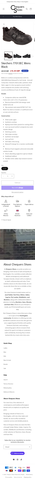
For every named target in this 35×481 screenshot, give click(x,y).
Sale (5, 368)
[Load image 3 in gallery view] (26, 56)
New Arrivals (7, 360)
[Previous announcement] (3, 17)
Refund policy (8, 388)
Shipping (10, 73)
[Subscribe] (29, 447)
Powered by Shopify (19, 474)
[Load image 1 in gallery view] (8, 56)
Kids (5, 356)
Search (6, 379)
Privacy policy (8, 477)
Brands (6, 364)
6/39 (5, 169)
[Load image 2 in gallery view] (17, 56)
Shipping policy (27, 477)
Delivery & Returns (9, 392)
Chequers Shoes (11, 474)
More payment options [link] (17, 192)
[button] (4, 9)
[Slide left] (2, 56)
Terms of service (18, 477)
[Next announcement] (32, 17)
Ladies (5, 348)
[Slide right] (33, 56)
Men (5, 352)
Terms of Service (8, 384)
